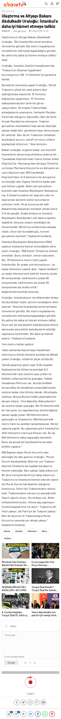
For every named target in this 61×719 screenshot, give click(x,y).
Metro (44, 531)
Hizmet (7, 531)
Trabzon (7, 538)
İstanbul (19, 531)
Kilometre (32, 531)
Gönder (11, 662)
